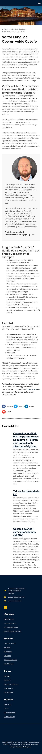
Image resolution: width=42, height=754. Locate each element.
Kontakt (7, 676)
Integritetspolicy (16, 747)
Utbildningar (8, 664)
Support (7, 680)
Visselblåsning (9, 717)
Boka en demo (33, 389)
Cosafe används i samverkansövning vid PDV (24, 532)
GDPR (6, 709)
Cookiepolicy (27, 747)
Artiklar (7, 648)
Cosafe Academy (10, 684)
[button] (8, 406)
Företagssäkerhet (11, 29)
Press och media (10, 660)
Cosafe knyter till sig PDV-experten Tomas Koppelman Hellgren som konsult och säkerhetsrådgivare (26, 440)
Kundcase (22, 29)
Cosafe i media (9, 643)
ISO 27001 (7, 704)
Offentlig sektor (10, 623)
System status (9, 713)
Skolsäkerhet (9, 619)
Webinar (7, 656)
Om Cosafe (8, 692)
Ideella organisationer (12, 631)
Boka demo (8, 688)
